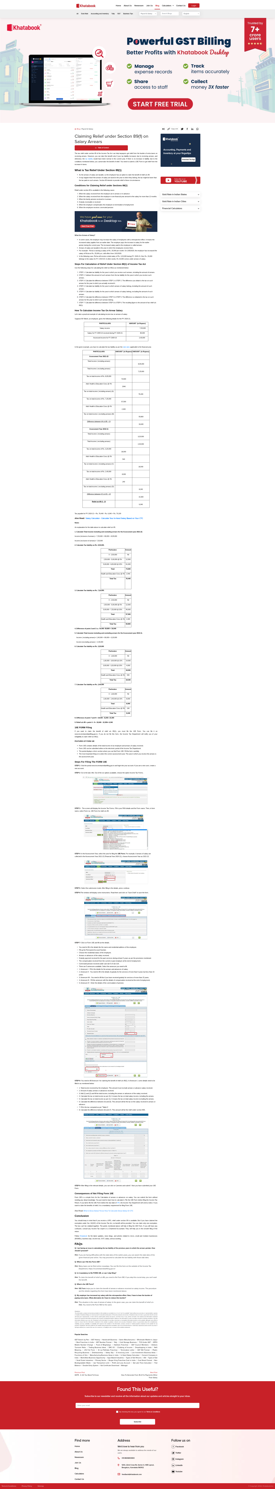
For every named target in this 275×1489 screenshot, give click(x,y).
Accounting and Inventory (100, 14)
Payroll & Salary (146, 14)
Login (194, 5)
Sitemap (41, 1486)
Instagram (179, 1459)
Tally (113, 14)
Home (119, 5)
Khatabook (83, 1236)
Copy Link (172, 128)
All (77, 14)
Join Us (149, 5)
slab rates (126, 347)
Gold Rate (84, 14)
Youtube (178, 1471)
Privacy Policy (27, 1486)
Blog (157, 5)
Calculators (166, 5)
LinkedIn (179, 1465)
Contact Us (180, 5)
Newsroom (139, 5)
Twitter (178, 1453)
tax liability (89, 159)
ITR (118, 1203)
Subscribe (137, 1422)
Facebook (179, 1446)
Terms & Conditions (9, 1486)
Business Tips (128, 14)
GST (119, 14)
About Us (128, 5)
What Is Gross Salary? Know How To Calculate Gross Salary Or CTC (108, 1211)
